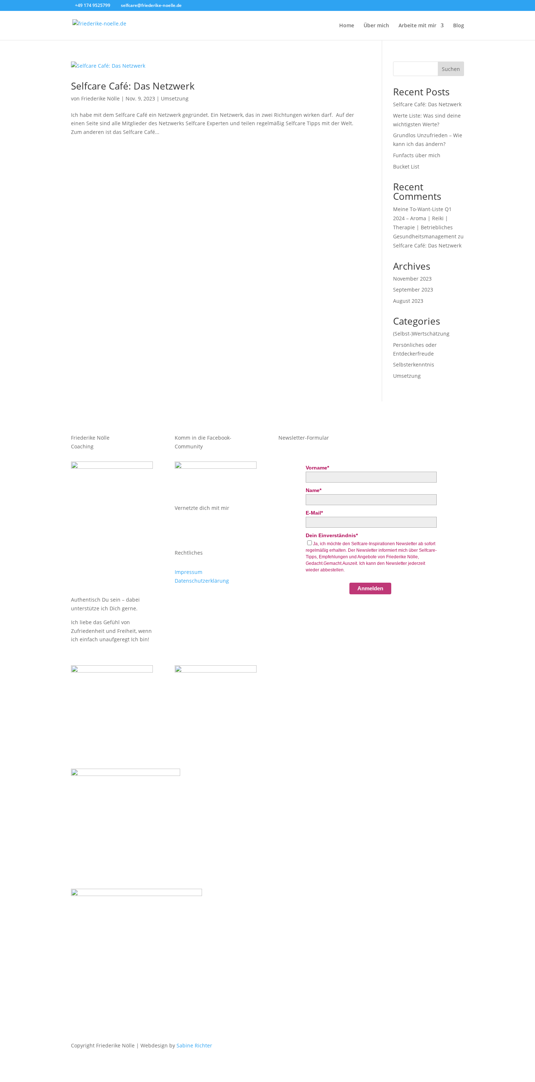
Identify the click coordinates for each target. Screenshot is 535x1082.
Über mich (376, 26)
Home (346, 26)
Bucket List (406, 166)
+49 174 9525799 (92, 5)
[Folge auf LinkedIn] (209, 529)
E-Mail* (314, 513)
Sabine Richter (194, 1045)
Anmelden (370, 588)
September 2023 (413, 289)
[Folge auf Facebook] (195, 529)
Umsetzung (175, 98)
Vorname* (317, 468)
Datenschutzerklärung (202, 580)
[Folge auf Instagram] (180, 529)
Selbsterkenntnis (413, 364)
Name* (313, 490)
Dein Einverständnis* (332, 535)
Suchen (451, 69)
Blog (458, 26)
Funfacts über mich (416, 155)
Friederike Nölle (100, 98)
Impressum (188, 571)
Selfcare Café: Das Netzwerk (133, 85)
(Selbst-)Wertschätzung (421, 333)
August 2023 (408, 300)
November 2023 (412, 278)
